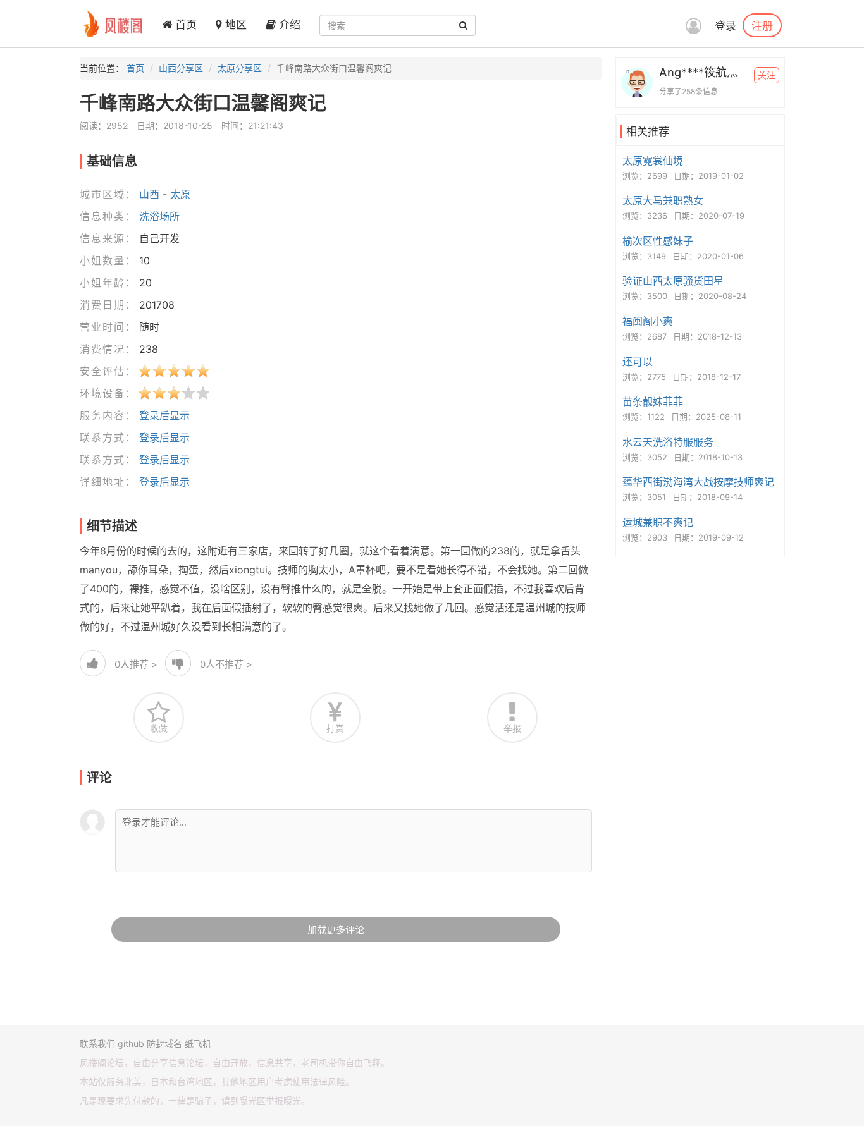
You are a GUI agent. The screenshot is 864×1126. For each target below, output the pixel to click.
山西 (149, 194)
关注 (766, 75)
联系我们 (97, 1043)
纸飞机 (198, 1043)
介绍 (288, 24)
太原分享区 (240, 68)
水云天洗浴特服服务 (667, 442)
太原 (180, 194)
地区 (234, 24)
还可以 (637, 361)
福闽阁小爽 (647, 321)
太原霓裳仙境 (652, 160)
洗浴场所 (159, 216)
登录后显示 (164, 415)
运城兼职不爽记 (657, 522)
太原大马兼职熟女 (662, 200)
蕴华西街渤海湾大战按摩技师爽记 (698, 481)
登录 (725, 26)
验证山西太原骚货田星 (673, 280)
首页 (184, 24)
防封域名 (164, 1043)
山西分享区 (181, 68)
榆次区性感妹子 (657, 241)
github (131, 1043)
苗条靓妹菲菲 (652, 401)
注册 (762, 25)
